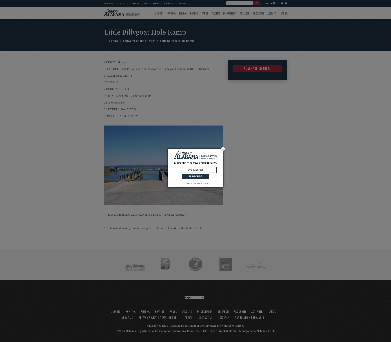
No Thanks (187, 183)
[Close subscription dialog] (223, 149)
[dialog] (195, 168)
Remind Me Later (201, 183)
